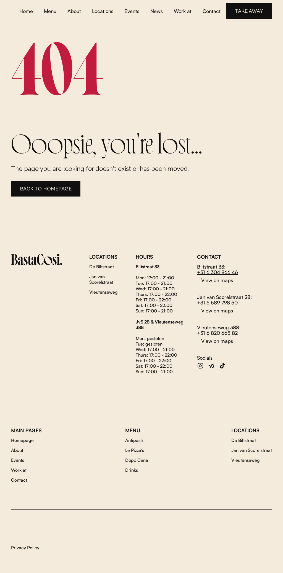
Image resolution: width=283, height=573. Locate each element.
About (74, 11)
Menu (50, 11)
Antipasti (134, 440)
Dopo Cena (136, 460)
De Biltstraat (101, 266)
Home (26, 11)
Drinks (131, 470)
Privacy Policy (25, 547)
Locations (102, 11)
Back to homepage (46, 189)
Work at (183, 11)
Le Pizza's (134, 450)
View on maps (217, 280)
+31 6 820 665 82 (217, 333)
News (156, 11)
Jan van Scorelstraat (101, 279)
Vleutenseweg (103, 292)
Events (131, 11)
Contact (212, 11)
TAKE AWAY (249, 11)
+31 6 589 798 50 (217, 302)
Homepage (22, 440)
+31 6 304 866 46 (217, 272)
